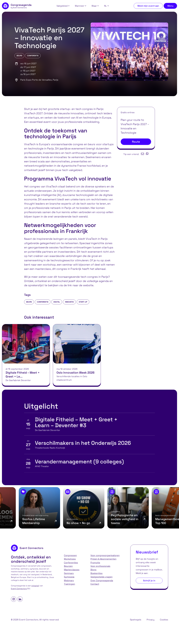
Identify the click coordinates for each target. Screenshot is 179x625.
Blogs (93, 569)
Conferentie (32, 56)
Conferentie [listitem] (42, 302)
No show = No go (50, 523)
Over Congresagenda (101, 580)
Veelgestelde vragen (101, 576)
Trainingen (69, 584)
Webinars (69, 580)
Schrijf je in (149, 580)
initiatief (35, 586)
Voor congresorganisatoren (105, 555)
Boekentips (96, 573)
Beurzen (68, 566)
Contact (94, 584)
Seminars (69, 573)
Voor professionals (100, 566)
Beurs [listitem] (29, 302)
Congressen (70, 555)
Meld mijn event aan (148, 5)
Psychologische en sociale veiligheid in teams (96, 519)
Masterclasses (71, 569)
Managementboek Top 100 (140, 521)
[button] (63, 6)
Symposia (69, 576)
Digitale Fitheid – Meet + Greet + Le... (23, 374)
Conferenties (71, 562)
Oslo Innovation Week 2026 (75, 372)
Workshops (70, 558)
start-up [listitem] (83, 302)
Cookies (164, 619)
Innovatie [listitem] (69, 302)
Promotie (95, 562)
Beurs (19, 56)
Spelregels (135, 619)
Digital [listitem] (56, 302)
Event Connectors (19, 589)
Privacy (150, 619)
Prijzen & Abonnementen (103, 558)
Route (136, 141)
